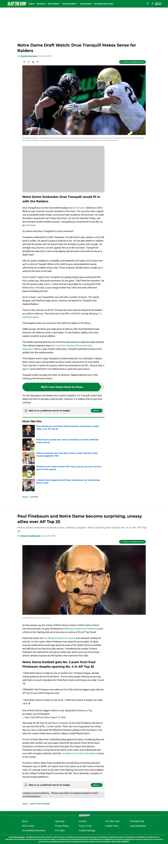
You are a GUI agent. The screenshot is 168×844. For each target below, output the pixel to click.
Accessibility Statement (33, 830)
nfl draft (34, 497)
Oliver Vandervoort (31, 536)
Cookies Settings (87, 830)
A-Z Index (60, 830)
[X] (148, 3)
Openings (60, 821)
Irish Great (30, 225)
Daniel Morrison (29, 56)
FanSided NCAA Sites (103, 4)
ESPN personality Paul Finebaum (80, 628)
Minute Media (19, 837)
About (31, 4)
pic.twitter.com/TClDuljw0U (36, 714)
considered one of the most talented (79, 753)
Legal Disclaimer (138, 826)
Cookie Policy (112, 826)
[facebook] (152, 3)
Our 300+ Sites (112, 821)
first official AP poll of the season (59, 638)
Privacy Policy (62, 826)
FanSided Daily (137, 821)
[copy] (37, 62)
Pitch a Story (28, 826)
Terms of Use (85, 826)
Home (25, 497)
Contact (83, 821)
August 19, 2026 (58, 717)
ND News (41, 4)
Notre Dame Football (40, 804)
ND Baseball (85, 4)
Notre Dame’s (79, 207)
